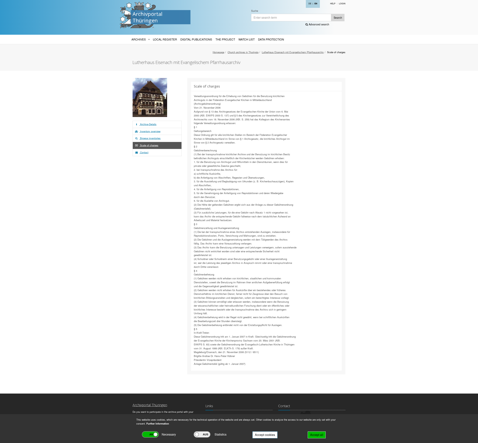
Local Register (165, 39)
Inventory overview (149, 131)
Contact (143, 152)
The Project (225, 39)
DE (309, 3)
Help (332, 3)
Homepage (218, 52)
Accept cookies (265, 435)
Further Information (157, 423)
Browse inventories (150, 138)
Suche (254, 11)
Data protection (271, 39)
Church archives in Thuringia (243, 52)
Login (342, 3)
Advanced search (318, 24)
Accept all (316, 435)
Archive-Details (147, 124)
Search (338, 17)
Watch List (246, 39)
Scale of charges (148, 145)
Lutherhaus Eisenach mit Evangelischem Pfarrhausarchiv (293, 52)
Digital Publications (196, 39)
